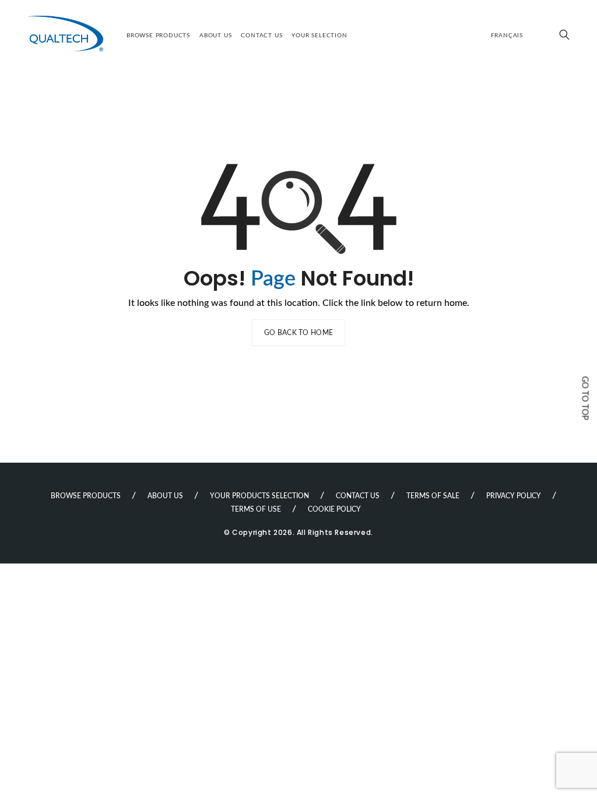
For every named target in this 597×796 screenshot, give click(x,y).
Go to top (585, 398)
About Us (215, 35)
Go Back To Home (298, 332)
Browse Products (158, 35)
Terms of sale (432, 495)
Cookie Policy (334, 509)
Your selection (319, 35)
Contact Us (261, 35)
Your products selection (259, 495)
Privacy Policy (513, 495)
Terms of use (256, 509)
